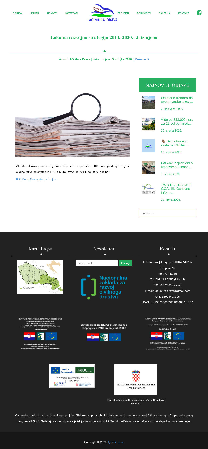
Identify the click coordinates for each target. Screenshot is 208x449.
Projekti (123, 13)
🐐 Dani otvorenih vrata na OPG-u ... (175, 143)
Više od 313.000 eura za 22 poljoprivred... (177, 121)
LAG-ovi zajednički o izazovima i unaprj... (177, 165)
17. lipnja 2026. (171, 199)
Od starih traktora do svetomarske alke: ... (177, 100)
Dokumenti (144, 13)
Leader (34, 13)
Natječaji (71, 13)
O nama (17, 13)
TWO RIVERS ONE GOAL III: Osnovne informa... (176, 189)
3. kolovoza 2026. (172, 108)
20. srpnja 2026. (171, 152)
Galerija (164, 13)
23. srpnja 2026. (171, 130)
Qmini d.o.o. (116, 442)
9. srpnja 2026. (170, 174)
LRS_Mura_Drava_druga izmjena (36, 179)
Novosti (52, 13)
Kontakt (183, 13)
